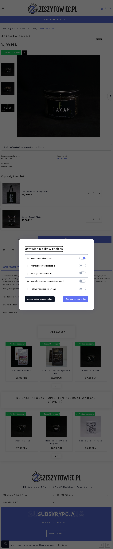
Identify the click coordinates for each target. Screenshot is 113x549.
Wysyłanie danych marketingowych (47, 281)
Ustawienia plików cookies (44, 249)
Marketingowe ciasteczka (43, 266)
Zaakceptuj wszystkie (76, 299)
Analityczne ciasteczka (41, 273)
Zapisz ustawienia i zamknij (39, 299)
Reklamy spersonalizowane (43, 289)
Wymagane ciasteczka (41, 258)
